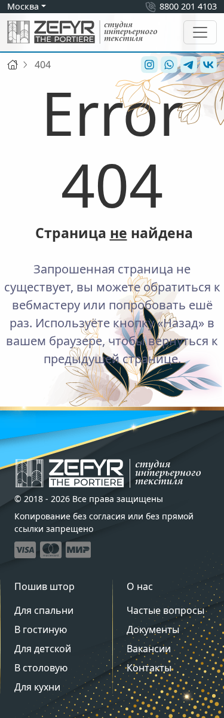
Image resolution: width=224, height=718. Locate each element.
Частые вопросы (165, 610)
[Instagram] (148, 64)
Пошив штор (44, 586)
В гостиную (40, 629)
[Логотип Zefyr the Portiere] (82, 32)
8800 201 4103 (188, 6)
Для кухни (37, 686)
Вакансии (149, 648)
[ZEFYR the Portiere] (108, 473)
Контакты (149, 667)
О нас (140, 586)
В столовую (40, 667)
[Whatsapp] (167, 64)
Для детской (42, 648)
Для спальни (43, 610)
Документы (153, 629)
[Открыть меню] (200, 32)
